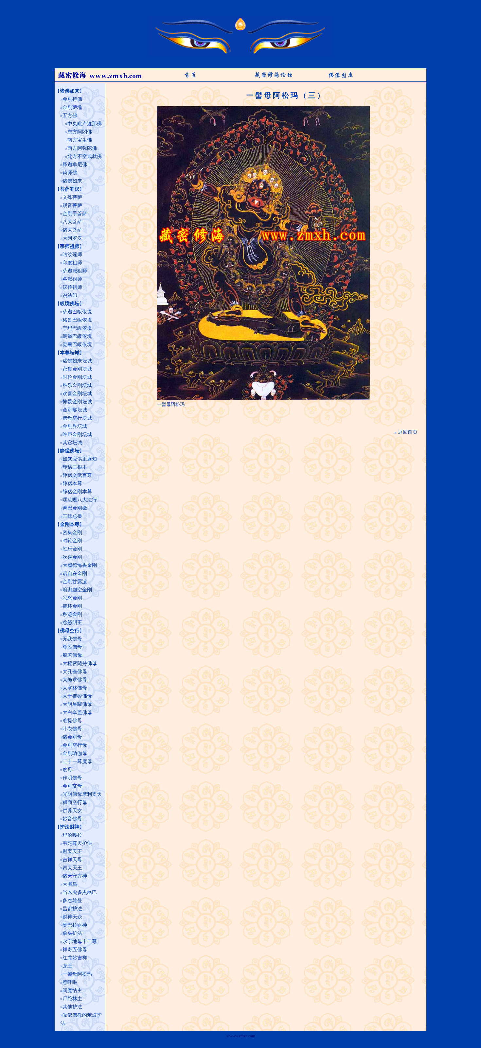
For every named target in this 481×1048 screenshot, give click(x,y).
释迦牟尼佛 (74, 164)
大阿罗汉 (72, 238)
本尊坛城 (70, 352)
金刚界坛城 (74, 426)
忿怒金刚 (72, 598)
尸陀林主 (72, 998)
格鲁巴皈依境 (77, 320)
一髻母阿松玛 (77, 974)
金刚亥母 (72, 786)
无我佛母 (72, 638)
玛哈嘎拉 (72, 835)
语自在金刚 (74, 573)
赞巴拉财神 (74, 925)
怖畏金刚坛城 (77, 401)
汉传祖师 (72, 287)
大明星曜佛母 (77, 704)
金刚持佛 (72, 99)
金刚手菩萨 (74, 213)
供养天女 (72, 810)
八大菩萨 (72, 221)
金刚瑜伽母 (74, 753)
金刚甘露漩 (74, 581)
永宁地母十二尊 (79, 941)
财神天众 (72, 916)
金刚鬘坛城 (74, 409)
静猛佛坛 (70, 450)
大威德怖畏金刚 (79, 565)
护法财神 (70, 827)
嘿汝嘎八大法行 (79, 499)
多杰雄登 (72, 900)
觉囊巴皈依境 (77, 344)
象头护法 (72, 933)
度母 (67, 769)
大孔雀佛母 (74, 671)
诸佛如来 (70, 91)
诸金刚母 (72, 737)
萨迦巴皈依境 (77, 311)
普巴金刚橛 (74, 508)
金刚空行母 (74, 745)
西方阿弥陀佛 (82, 148)
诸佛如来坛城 (77, 360)
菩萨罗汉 (70, 189)
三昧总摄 (72, 516)
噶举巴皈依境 (77, 336)
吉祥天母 (72, 859)
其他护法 (72, 1006)
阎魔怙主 (72, 990)
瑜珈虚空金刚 (77, 589)
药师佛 (69, 172)
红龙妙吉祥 (74, 957)
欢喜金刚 (72, 557)
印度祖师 (72, 262)
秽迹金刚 (72, 614)
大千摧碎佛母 (77, 696)
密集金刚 (72, 532)
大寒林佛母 (74, 687)
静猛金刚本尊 (77, 491)
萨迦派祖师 (74, 270)
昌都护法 (72, 908)
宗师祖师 (70, 246)
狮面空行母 (74, 802)
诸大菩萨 (72, 230)
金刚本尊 (70, 524)
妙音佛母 (72, 818)
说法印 (69, 295)
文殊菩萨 (72, 197)
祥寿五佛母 (74, 949)
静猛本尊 (72, 483)
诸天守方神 (74, 876)
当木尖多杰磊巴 (79, 892)
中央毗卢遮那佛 (84, 123)
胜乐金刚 (72, 548)
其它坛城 (72, 442)
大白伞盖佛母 (77, 712)
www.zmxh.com (242, 1036)
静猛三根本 (74, 467)
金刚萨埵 (72, 107)
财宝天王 (72, 851)
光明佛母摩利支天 (82, 794)
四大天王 (72, 867)
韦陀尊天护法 (77, 843)
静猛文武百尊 (77, 475)
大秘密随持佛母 (79, 663)
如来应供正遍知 (79, 459)
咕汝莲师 (72, 254)
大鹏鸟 (69, 884)
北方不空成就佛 (84, 156)
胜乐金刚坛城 (77, 385)
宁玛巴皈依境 (77, 328)
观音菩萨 (72, 205)
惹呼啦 (69, 982)
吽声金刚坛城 (77, 434)
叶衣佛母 (72, 728)
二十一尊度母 (77, 761)
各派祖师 (72, 279)
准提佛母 (72, 720)
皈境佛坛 (70, 303)
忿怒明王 (72, 622)
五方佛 (69, 115)
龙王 (67, 966)
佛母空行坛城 (77, 418)
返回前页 (408, 432)
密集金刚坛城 (77, 369)
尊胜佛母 (72, 647)
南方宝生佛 (79, 140)
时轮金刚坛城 (77, 377)
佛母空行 (70, 630)
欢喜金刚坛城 (77, 393)
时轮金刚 (72, 540)
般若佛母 (72, 655)
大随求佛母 (74, 679)
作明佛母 (72, 777)
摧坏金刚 (72, 606)
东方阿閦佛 (79, 131)
